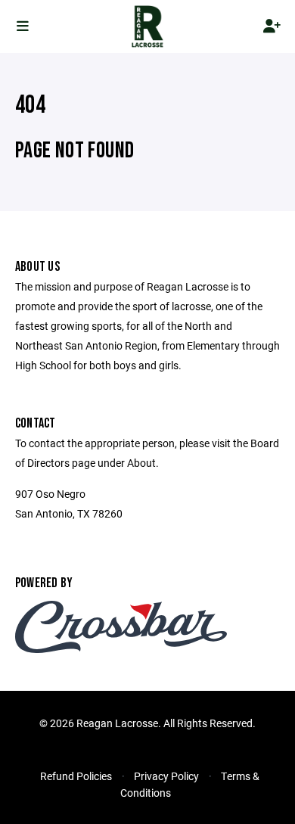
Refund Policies (76, 776)
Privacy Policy (166, 776)
